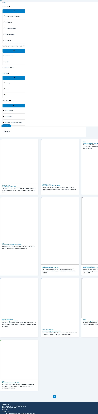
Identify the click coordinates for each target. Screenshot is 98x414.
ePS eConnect (8, 22)
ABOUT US (5, 73)
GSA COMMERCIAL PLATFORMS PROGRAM (13, 46)
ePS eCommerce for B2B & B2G (12, 16)
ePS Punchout (8, 40)
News (6, 95)
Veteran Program (49, 329)
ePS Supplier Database (10, 28)
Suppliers (7, 61)
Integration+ (4, 185)
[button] (9, 6)
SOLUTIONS (5, 6)
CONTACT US (6, 100)
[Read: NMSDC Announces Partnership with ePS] (19, 317)
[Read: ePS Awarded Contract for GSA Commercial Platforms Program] (19, 183)
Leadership (7, 83)
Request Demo (8, 116)
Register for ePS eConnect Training (13, 122)
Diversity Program (87, 266)
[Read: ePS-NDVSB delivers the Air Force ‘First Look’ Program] (19, 241)
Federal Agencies (9, 55)
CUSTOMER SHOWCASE (8, 67)
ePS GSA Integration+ (10, 34)
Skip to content (4, 1)
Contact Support (9, 110)
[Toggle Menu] (14, 11)
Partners (7, 89)
